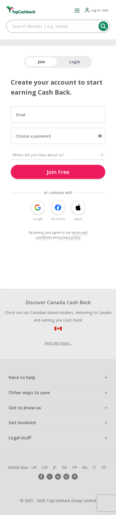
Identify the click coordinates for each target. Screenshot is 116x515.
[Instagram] (66, 477)
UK (34, 467)
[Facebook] (41, 477)
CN (44, 467)
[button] (77, 10)
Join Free (58, 172)
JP (54, 467)
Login (74, 61)
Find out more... (58, 343)
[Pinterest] (75, 477)
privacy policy (69, 237)
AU (84, 467)
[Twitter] (50, 477)
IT (94, 467)
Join (41, 61)
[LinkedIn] (58, 477)
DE (64, 467)
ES (104, 467)
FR (74, 467)
